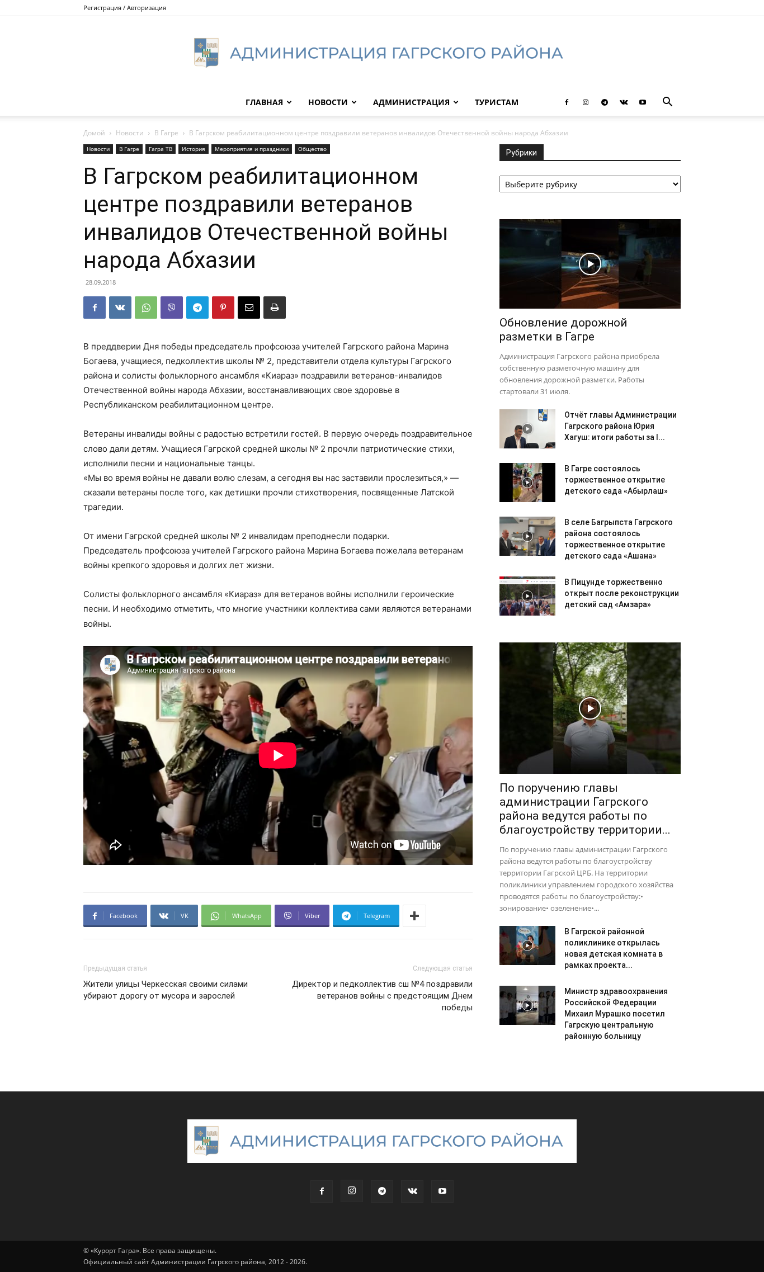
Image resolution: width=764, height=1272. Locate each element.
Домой (94, 133)
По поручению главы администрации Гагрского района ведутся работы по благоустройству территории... (585, 808)
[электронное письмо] (249, 307)
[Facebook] (566, 102)
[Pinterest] (223, 307)
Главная (264, 102)
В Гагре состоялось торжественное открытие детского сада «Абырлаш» (616, 479)
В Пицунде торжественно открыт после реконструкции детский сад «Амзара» (621, 593)
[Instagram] (585, 102)
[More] (414, 916)
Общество (312, 149)
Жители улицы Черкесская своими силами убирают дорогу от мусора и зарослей (165, 990)
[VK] (120, 307)
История (193, 149)
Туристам (496, 102)
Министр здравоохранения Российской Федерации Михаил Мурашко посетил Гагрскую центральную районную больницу (616, 1014)
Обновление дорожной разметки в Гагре (563, 329)
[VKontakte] (623, 102)
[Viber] (172, 307)
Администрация (411, 102)
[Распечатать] (274, 307)
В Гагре (166, 133)
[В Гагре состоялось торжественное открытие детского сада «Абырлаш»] (527, 482)
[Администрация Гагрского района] (382, 53)
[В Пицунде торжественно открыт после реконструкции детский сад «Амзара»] (527, 596)
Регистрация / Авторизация (124, 7)
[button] (667, 103)
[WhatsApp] (146, 307)
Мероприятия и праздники (252, 149)
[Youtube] (642, 102)
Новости (328, 102)
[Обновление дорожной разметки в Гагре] (590, 264)
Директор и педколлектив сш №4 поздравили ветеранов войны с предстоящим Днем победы (382, 996)
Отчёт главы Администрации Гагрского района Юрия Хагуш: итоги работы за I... (620, 426)
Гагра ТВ (160, 149)
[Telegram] (604, 102)
